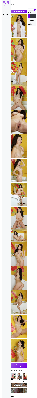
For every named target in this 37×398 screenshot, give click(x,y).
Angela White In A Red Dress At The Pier (25, 380)
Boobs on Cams (5, 14)
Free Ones (29, 23)
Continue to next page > (19, 11)
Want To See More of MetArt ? (19, 365)
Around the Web (5, 9)
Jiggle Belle (13, 379)
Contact (4, 16)
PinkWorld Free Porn (30, 24)
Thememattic (13, 396)
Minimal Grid (32, 395)
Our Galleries (5, 8)
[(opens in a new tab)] (19, 376)
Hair (3, 11)
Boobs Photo (6, 3)
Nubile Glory (19, 379)
